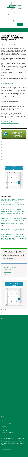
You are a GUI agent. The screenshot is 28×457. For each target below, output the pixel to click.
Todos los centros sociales (10, 267)
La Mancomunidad (6, 424)
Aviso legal (4, 447)
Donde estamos (7, 272)
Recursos (4, 426)
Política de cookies (6, 449)
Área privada (5, 430)
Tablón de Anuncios (12, 44)
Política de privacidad (7, 444)
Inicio (3, 421)
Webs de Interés (7, 269)
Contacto (6, 274)
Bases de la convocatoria (7, 83)
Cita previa (10, 14)
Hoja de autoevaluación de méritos (9, 123)
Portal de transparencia (7, 432)
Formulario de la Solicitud (7, 121)
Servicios (4, 428)
